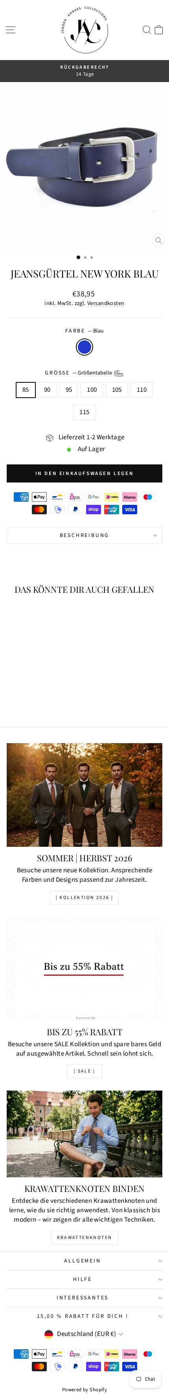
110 (142, 390)
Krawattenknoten (84, 1237)
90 (47, 390)
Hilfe (82, 1279)
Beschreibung (85, 535)
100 (92, 390)
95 (69, 390)
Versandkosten (106, 303)
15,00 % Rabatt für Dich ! (83, 1316)
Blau (84, 347)
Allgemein (82, 1261)
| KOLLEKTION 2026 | (85, 897)
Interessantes (82, 1298)
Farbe (84, 331)
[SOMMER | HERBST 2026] (84, 795)
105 (117, 390)
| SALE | (84, 1071)
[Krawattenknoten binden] (84, 1134)
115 (84, 412)
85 (25, 390)
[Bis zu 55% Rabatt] (84, 969)
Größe (79, 373)
